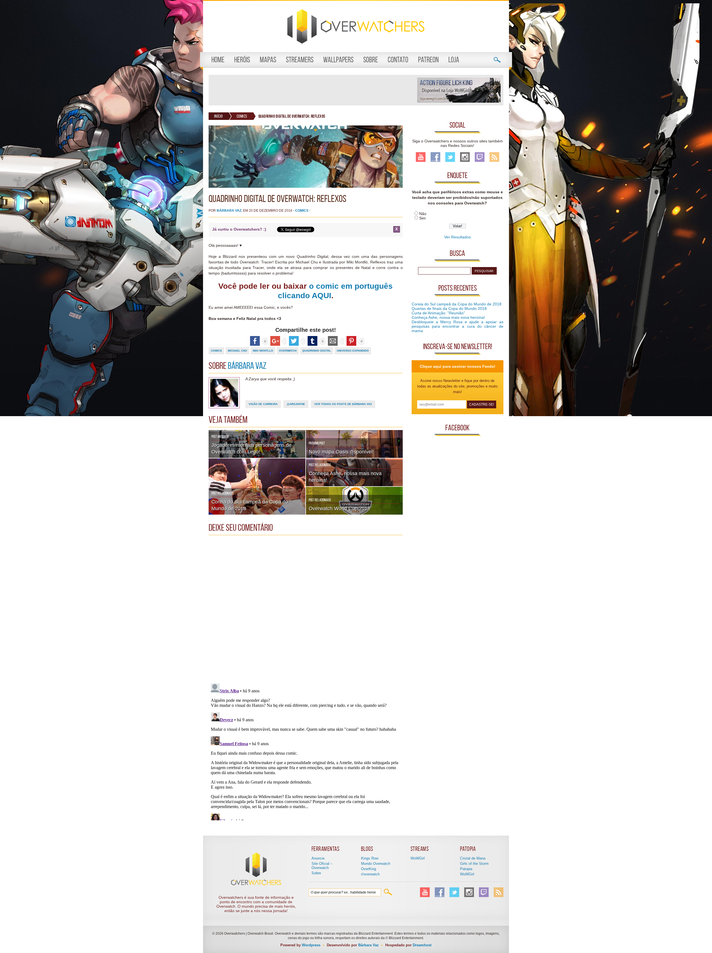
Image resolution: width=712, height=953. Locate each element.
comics (216, 350)
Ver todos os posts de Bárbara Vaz (343, 404)
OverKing (368, 869)
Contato (398, 59)
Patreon (428, 59)
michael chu (237, 350)
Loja (453, 59)
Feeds (494, 157)
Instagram (465, 157)
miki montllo (263, 350)
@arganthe (296, 404)
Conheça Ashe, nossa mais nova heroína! (448, 317)
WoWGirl (418, 858)
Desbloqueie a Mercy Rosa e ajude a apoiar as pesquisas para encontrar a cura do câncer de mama (457, 326)
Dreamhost (422, 945)
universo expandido (353, 350)
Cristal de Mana (472, 858)
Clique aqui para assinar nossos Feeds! (457, 366)
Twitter (450, 157)
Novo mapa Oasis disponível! (341, 452)
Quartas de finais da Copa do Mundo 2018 (449, 308)
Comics (242, 116)
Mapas (268, 59)
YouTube (421, 157)
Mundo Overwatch (375, 863)
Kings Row (369, 858)
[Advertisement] (312, 90)
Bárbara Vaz (229, 211)
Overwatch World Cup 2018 (339, 508)
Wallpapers (338, 59)
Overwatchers (355, 26)
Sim (422, 218)
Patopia (466, 869)
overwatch (287, 350)
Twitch (479, 157)
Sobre (370, 59)
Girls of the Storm (474, 863)
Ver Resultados (457, 237)
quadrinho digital (316, 350)
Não (422, 213)
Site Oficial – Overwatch (322, 865)
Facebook (435, 157)
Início (218, 116)
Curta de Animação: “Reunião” (438, 313)
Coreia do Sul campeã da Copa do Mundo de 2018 (456, 304)
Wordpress (311, 945)
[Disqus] (306, 607)
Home (217, 59)
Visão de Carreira (263, 404)
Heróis (242, 59)
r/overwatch (370, 874)
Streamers (299, 59)
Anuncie (318, 858)
